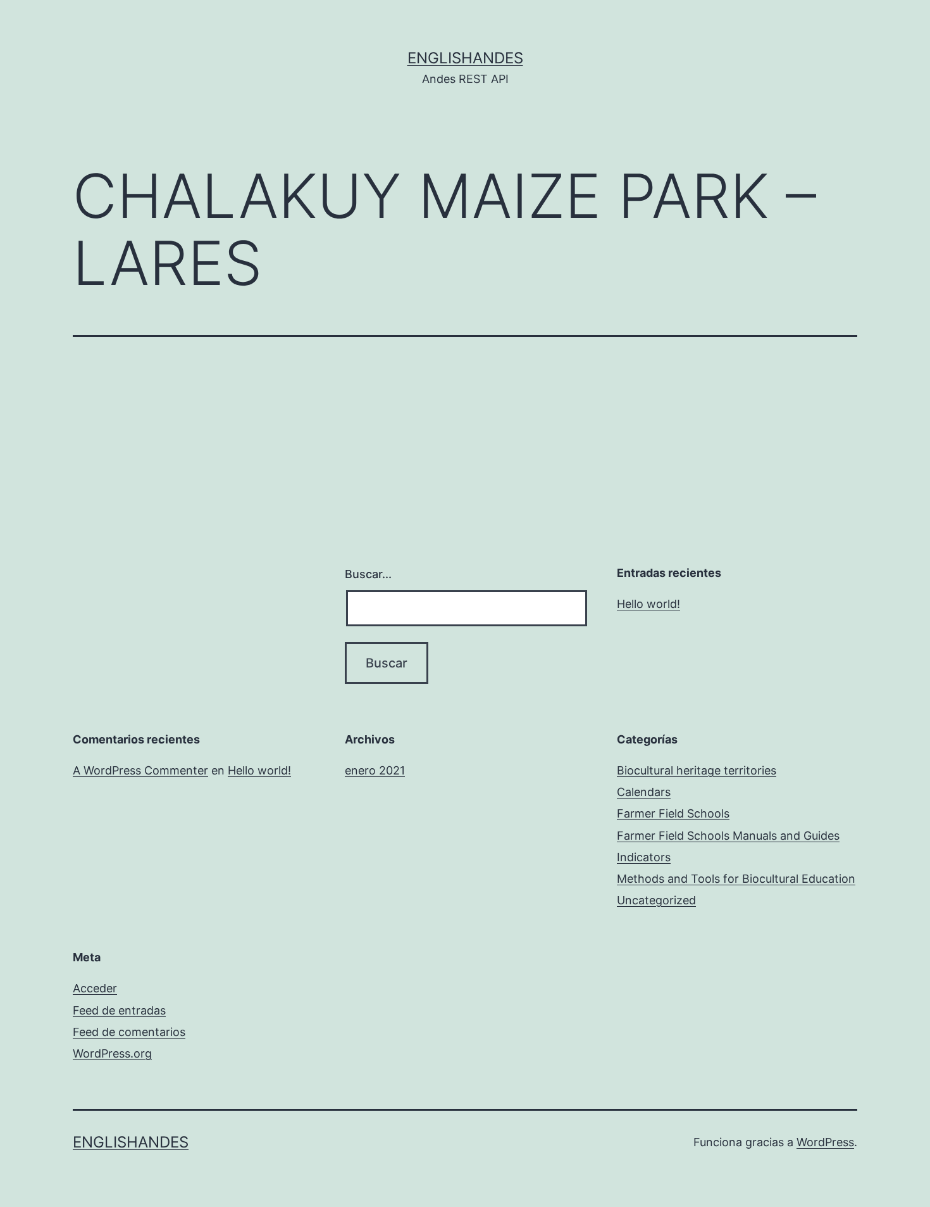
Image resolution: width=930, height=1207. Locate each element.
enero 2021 (375, 770)
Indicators (644, 857)
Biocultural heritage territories (696, 770)
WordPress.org (112, 1053)
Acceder (95, 988)
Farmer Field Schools (673, 813)
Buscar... (368, 574)
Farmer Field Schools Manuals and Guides (728, 835)
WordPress (825, 1142)
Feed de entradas (119, 1010)
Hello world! (648, 603)
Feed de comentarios (129, 1032)
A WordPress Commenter (140, 770)
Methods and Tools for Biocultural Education (736, 878)
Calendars (644, 792)
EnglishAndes (465, 58)
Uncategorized (656, 900)
